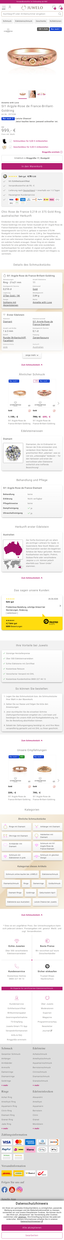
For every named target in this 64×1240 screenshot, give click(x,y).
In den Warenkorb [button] (32, 166)
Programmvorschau (47, 1022)
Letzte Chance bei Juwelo (45, 902)
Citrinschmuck (40, 1072)
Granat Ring (7, 1119)
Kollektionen (55, 21)
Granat (36, 1119)
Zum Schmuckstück (30, 365)
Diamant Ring (8, 1115)
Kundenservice (17, 1004)
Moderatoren (47, 1008)
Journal (46, 1030)
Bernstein (37, 1110)
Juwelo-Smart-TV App (16, 1026)
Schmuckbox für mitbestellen (30, 141)
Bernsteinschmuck (42, 1067)
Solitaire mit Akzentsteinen (10, 304)
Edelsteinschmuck (23, 21)
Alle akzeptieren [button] (32, 1227)
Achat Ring (6, 1097)
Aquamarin (38, 1106)
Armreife (5, 1067)
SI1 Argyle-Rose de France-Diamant (43, 323)
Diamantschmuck (11, 883)
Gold (35, 289)
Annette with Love (42, 302)
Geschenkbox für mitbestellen (30, 147)
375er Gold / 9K (11, 295)
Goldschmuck (54, 883)
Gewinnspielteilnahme (16, 1017)
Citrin (35, 1115)
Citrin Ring (6, 1110)
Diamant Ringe (15, 892)
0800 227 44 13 (16, 979)
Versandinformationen (17, 1030)
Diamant (7, 321)
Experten (47, 1013)
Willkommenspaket (16, 1013)
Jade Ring (6, 1124)
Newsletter (47, 1026)
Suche (59, 13)
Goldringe (30, 892)
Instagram (19, 1190)
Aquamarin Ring (9, 1106)
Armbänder (6, 1063)
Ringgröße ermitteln (16, 1039)
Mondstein (38, 1124)
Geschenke (41, 21)
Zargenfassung (41, 337)
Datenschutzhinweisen (30, 1221)
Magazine (47, 1017)
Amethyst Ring (8, 1101)
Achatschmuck (40, 1054)
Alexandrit (38, 1097)
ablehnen (22, 1217)
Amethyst (37, 1101)
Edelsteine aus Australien (18, 902)
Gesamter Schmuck (10, 1054)
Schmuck (7, 21)
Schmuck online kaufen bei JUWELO (21, 874)
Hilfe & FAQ (16, 1035)
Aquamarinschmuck (42, 1063)
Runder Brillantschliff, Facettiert (14, 339)
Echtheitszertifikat (17, 1008)
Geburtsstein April (47, 892)
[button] (4, 7)
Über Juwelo (47, 1004)
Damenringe (38, 883)
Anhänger (6, 1058)
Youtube (12, 1190)
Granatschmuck (40, 1081)
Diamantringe (8, 1076)
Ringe (26, 883)
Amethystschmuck (42, 1058)
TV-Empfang (17, 1022)
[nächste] (58, 403)
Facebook (4, 1190)
